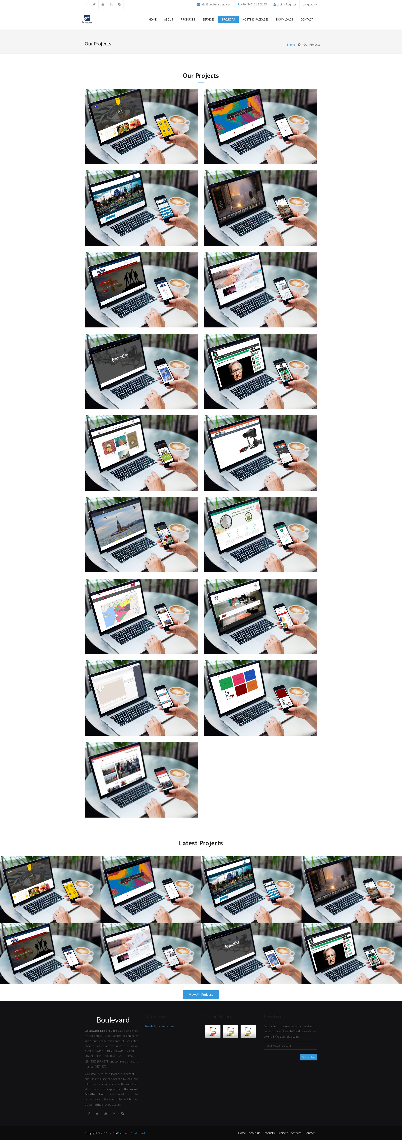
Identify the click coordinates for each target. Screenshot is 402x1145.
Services (209, 19)
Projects (228, 19)
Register (291, 4)
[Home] (87, 20)
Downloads (284, 19)
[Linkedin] (111, 4)
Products (188, 19)
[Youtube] (102, 4)
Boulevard (113, 1019)
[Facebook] (86, 4)
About (168, 19)
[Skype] (119, 4)
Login (280, 4)
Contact (307, 19)
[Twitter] (94, 4)
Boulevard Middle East (131, 1133)
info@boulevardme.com (216, 4)
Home (153, 19)
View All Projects (201, 994)
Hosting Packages (255, 19)
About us (254, 1133)
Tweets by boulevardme (159, 1026)
